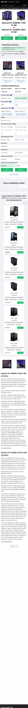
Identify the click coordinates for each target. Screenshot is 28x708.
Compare (20, 227)
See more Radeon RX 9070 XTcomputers (7, 114)
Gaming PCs (12, 1)
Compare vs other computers (7, 81)
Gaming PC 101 (4, 8)
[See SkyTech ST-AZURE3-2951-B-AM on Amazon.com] (21, 15)
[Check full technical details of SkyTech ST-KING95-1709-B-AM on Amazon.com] (7, 65)
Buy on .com (7, 170)
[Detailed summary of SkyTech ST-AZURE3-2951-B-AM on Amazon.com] (21, 364)
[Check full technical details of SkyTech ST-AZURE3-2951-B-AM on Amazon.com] (20, 65)
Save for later (14, 174)
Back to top (14, 546)
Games (17, 1)
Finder (9, 8)
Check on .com (7, 38)
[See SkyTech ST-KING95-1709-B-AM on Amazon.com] (7, 15)
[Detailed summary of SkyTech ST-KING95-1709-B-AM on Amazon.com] (7, 364)
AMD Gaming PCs (15, 8)
